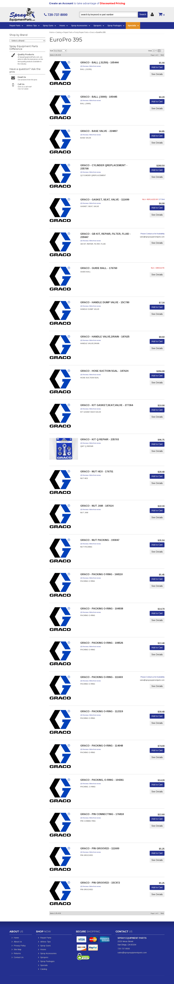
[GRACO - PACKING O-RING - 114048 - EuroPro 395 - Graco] (60, 757)
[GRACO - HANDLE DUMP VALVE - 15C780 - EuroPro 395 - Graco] (60, 314)
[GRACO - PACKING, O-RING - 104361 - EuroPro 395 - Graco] (60, 791)
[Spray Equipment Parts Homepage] (25, 14)
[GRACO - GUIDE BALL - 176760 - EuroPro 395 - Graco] (60, 279)
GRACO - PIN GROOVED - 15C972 (100, 882)
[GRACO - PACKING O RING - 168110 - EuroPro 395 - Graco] (60, 586)
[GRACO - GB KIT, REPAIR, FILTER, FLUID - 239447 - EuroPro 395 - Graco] (60, 245)
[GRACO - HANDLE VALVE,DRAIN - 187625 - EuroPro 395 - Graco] (60, 348)
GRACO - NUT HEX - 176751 (96, 471)
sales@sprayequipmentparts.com (132, 953)
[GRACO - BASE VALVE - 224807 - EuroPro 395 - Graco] (60, 142)
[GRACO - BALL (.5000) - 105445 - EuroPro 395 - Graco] (60, 108)
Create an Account (61, 3)
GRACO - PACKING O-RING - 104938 (101, 608)
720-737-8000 (124, 949)
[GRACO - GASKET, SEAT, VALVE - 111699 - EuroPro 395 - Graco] (60, 211)
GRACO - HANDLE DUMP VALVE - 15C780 (104, 302)
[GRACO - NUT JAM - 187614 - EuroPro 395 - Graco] (60, 517)
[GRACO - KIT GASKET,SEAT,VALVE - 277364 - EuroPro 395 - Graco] (60, 416)
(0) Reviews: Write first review (90, 66)
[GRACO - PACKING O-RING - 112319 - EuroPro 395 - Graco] (60, 723)
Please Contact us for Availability (152, 234)
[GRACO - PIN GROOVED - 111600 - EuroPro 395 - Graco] (60, 860)
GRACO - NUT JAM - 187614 (96, 505)
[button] (113, 15)
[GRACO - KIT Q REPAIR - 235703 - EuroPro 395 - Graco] (63, 450)
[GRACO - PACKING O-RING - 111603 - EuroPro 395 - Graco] (60, 688)
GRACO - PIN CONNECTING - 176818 (102, 814)
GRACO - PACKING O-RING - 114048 (101, 745)
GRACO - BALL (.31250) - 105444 (99, 62)
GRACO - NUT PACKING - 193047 (99, 540)
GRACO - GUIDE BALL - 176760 (98, 268)
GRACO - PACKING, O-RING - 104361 (102, 780)
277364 (161, 199)
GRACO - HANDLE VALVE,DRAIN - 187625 (104, 336)
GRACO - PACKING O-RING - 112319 (101, 711)
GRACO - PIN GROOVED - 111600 (99, 848)
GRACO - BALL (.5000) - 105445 (98, 96)
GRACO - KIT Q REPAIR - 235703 (99, 439)
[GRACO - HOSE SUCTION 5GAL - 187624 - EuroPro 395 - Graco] (60, 382)
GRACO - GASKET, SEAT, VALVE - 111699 (104, 199)
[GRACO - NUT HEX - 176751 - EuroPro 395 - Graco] (60, 483)
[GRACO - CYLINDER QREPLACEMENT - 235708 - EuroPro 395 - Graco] (60, 177)
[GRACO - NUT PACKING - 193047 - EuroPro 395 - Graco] (60, 551)
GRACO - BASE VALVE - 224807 (99, 131)
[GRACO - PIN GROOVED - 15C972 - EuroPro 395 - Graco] (60, 894)
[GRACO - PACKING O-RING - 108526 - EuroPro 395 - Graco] (60, 654)
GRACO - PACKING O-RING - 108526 (101, 642)
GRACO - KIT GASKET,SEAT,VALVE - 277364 (106, 405)
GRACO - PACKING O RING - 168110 (101, 574)
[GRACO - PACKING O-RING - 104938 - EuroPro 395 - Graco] (60, 620)
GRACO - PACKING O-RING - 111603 (101, 677)
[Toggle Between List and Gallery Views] (161, 50)
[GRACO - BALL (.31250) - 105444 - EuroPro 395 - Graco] (60, 74)
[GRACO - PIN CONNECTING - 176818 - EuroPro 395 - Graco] (60, 825)
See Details (157, 74)
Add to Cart (157, 67)
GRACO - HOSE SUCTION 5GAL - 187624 (104, 371)
